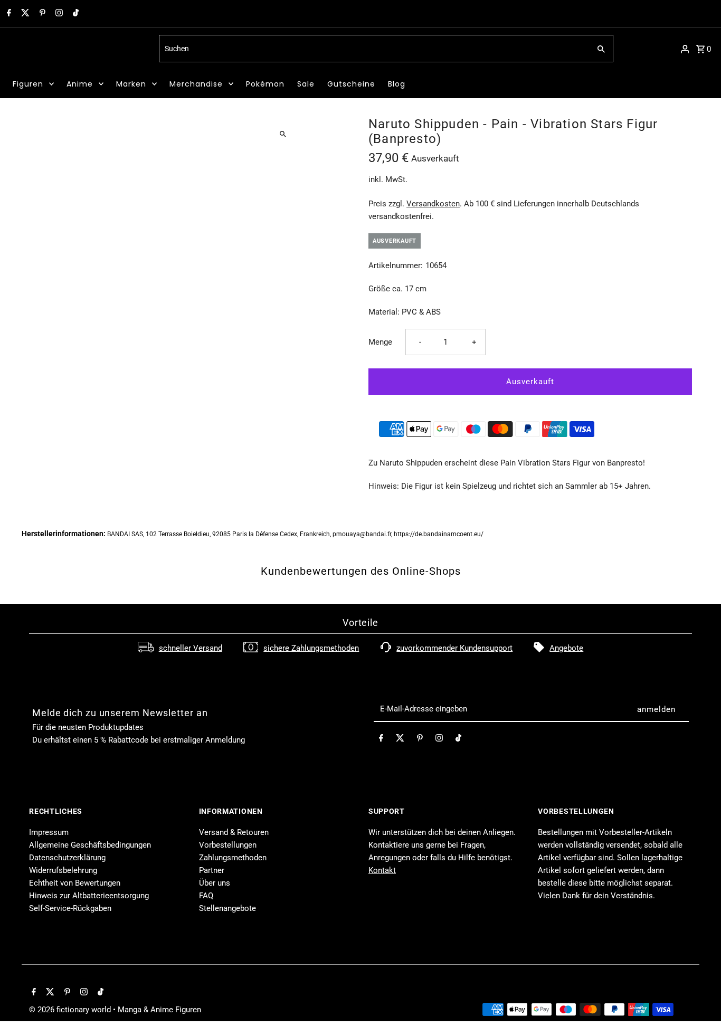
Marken (131, 84)
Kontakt (382, 870)
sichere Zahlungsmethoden (311, 648)
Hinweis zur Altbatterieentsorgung (89, 895)
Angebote (566, 648)
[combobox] (373, 48)
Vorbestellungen (228, 845)
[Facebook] (7, 13)
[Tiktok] (74, 13)
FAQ (206, 895)
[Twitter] (24, 13)
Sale (306, 84)
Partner (211, 870)
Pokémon (265, 84)
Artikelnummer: (395, 265)
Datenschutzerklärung (67, 857)
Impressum (49, 832)
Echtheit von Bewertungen (74, 883)
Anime (80, 84)
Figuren (28, 84)
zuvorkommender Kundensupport (454, 648)
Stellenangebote (227, 908)
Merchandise (196, 84)
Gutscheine (351, 84)
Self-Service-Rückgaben (70, 908)
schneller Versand (190, 648)
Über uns (214, 883)
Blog (396, 84)
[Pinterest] (41, 13)
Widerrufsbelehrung (63, 870)
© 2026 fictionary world (71, 1009)
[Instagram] (58, 13)
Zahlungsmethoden (233, 857)
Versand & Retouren (234, 832)
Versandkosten (433, 203)
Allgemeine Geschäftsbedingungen (90, 845)
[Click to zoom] (283, 134)
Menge (380, 342)
